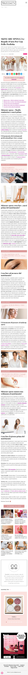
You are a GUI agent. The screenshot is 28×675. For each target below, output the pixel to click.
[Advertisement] (14, 22)
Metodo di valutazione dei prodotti (11, 665)
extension (14, 243)
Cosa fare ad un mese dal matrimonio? (11, 103)
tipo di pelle (24, 129)
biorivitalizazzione (12, 152)
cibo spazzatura (12, 469)
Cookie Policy (21, 666)
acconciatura (18, 87)
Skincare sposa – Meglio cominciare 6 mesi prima (14, 100)
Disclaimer (6, 666)
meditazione (6, 490)
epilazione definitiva (21, 157)
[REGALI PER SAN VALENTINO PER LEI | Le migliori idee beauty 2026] (21, 529)
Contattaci (22, 665)
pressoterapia (21, 153)
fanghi (25, 153)
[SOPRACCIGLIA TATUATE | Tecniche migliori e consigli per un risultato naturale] (7, 545)
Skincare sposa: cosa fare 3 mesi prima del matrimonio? (15, 101)
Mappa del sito (14, 667)
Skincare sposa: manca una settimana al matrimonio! (14, 105)
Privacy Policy (13, 666)
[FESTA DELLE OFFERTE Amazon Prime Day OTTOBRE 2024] (21, 545)
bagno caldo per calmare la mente (18, 490)
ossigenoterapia (21, 152)
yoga (2, 490)
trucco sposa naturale (6, 343)
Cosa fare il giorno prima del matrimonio (12, 106)
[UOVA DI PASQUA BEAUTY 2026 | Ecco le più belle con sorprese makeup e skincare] (21, 513)
